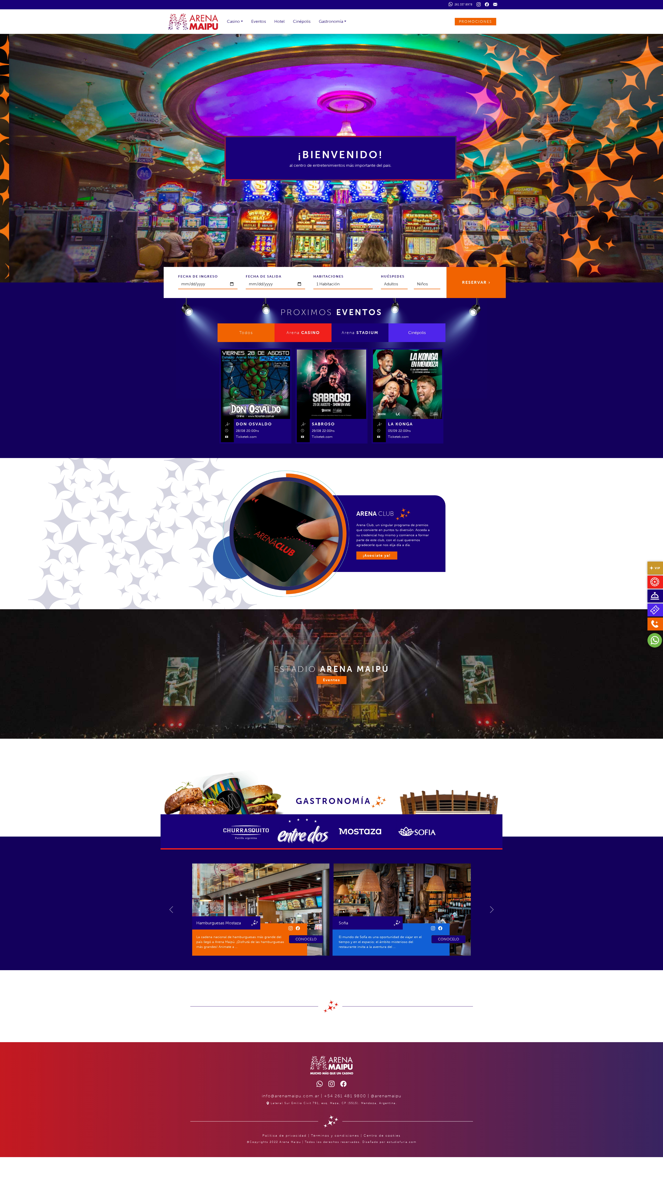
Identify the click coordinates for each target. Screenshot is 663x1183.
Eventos (258, 21)
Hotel (279, 21)
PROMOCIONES (475, 21)
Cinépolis (302, 21)
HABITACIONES (328, 276)
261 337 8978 (463, 4)
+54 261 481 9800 (345, 1095)
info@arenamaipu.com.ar (290, 1095)
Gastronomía (331, 21)
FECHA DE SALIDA (264, 276)
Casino (233, 21)
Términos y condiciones (335, 1135)
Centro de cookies (382, 1135)
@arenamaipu (386, 1095)
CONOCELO (306, 939)
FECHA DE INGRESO (198, 276)
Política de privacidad (284, 1135)
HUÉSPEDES (393, 276)
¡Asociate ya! (377, 555)
